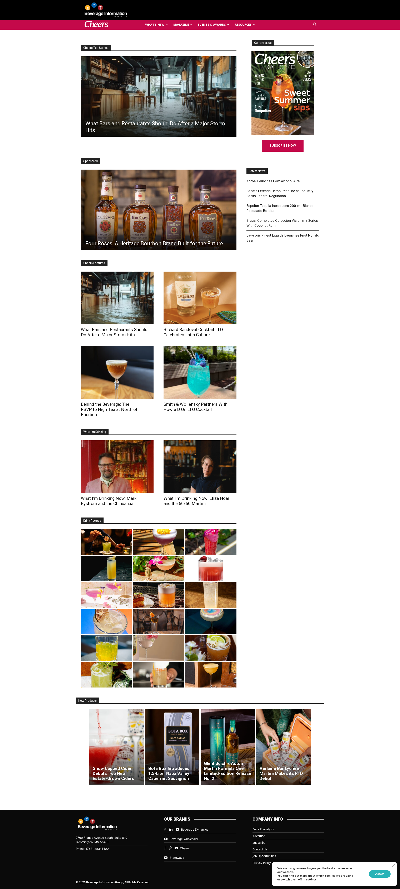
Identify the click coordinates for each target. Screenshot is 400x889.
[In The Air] (210, 595)
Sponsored (90, 161)
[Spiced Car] (158, 675)
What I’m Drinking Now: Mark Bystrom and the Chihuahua (108, 501)
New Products (87, 700)
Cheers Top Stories (95, 47)
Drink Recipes (92, 520)
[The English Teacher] (106, 595)
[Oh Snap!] (106, 675)
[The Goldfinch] (106, 648)
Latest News (257, 171)
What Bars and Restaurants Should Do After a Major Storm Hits (114, 332)
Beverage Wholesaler (184, 839)
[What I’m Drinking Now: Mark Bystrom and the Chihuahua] (117, 466)
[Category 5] (210, 542)
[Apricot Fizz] (158, 595)
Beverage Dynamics (194, 829)
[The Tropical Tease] (158, 568)
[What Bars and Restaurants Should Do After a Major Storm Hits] (117, 298)
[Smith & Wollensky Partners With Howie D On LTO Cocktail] (200, 372)
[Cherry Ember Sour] (210, 568)
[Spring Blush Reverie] (158, 648)
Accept (379, 874)
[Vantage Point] (106, 568)
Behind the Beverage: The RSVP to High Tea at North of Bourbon (109, 409)
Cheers (185, 848)
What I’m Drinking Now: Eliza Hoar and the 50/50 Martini (196, 501)
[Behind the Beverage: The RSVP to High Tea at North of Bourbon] (117, 372)
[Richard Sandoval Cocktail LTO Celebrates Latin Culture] (200, 298)
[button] (315, 25)
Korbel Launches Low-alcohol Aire (273, 181)
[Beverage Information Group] (119, 10)
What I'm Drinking (94, 431)
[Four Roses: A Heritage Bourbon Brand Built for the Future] (158, 210)
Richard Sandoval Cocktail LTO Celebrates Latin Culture (193, 332)
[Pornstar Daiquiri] (210, 675)
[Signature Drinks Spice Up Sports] (158, 96)
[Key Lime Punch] (106, 621)
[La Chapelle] (106, 542)
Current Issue (263, 42)
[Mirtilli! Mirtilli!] (158, 542)
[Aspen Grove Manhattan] (158, 621)
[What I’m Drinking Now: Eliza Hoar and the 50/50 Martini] (200, 466)
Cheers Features (94, 263)
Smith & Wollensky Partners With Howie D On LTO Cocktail (196, 407)
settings (311, 879)
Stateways (177, 857)
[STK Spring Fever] (210, 648)
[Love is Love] (210, 621)
